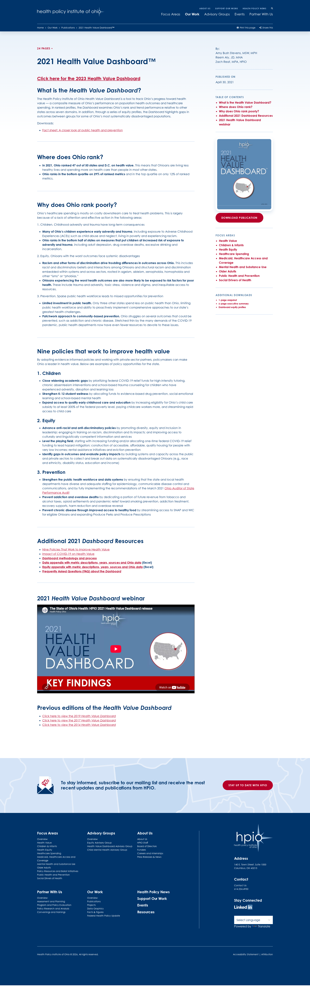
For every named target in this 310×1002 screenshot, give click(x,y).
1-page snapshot (228, 300)
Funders (141, 849)
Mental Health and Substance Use (243, 267)
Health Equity (228, 249)
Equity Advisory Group (99, 842)
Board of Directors (147, 846)
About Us (204, 8)
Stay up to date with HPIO (247, 785)
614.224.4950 (241, 889)
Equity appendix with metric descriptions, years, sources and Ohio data (92, 567)
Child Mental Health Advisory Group (107, 849)
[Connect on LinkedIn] (243, 908)
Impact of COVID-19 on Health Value (68, 554)
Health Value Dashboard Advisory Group (109, 846)
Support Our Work (226, 8)
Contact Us (240, 885)
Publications (68, 27)
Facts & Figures (95, 912)
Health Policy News (254, 8)
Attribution (267, 954)
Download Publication (239, 217)
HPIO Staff (142, 842)
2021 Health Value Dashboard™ (96, 27)
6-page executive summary (234, 303)
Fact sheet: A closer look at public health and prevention (82, 130)
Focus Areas (170, 14)
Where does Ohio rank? (235, 107)
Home (40, 27)
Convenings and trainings (51, 912)
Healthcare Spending (234, 254)
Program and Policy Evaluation (54, 905)
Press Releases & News (149, 857)
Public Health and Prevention (239, 275)
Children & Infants (231, 245)
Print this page (247, 27)
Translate (264, 926)
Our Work (192, 14)
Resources (145, 912)
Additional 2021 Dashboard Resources (246, 115)
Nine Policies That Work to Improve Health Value (76, 549)
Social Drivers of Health (235, 280)
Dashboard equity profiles (232, 307)
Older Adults (227, 271)
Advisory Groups (217, 14)
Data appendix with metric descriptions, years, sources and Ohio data (91, 562)
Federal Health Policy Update (103, 915)
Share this (267, 27)
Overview (42, 839)
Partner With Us (261, 14)
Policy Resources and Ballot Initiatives (57, 871)
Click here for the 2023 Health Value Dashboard (88, 78)
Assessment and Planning (51, 901)
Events (240, 14)
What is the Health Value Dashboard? (245, 102)
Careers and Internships (150, 853)
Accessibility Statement (245, 954)
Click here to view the (79, 716)
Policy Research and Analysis (53, 908)
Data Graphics (95, 908)
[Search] (272, 8)
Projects (91, 905)
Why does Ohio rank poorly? (239, 111)
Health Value (228, 240)
